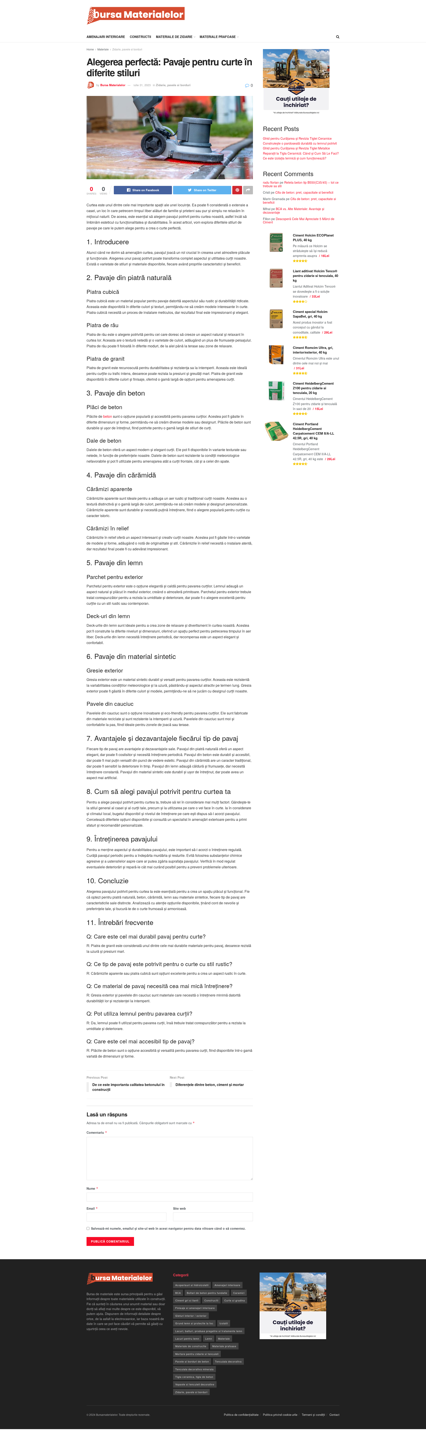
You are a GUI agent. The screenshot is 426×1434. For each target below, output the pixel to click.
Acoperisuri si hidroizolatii (192, 1285)
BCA (178, 1293)
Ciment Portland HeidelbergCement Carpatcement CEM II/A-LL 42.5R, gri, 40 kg (313, 431)
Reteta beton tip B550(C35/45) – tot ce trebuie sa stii (301, 184)
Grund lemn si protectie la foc (194, 1323)
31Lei (300, 368)
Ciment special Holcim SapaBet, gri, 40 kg (310, 314)
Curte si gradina (234, 1300)
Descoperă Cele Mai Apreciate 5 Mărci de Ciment (298, 220)
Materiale (103, 49)
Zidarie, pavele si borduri (127, 49)
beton (107, 416)
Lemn (208, 1338)
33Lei (316, 296)
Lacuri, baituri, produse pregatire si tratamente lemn (208, 1331)
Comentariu (97, 1132)
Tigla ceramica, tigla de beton (194, 1376)
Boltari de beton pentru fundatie (207, 1293)
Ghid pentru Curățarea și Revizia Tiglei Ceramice (297, 138)
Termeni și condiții (313, 1414)
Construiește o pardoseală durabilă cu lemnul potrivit (300, 143)
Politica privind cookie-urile (280, 1414)
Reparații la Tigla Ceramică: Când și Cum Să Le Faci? (301, 153)
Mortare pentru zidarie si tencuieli (197, 1354)
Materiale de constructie (190, 1346)
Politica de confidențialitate (241, 1414)
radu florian (271, 182)
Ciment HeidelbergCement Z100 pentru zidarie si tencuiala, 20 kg (313, 388)
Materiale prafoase (218, 36)
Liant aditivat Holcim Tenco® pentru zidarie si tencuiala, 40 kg (315, 276)
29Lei (328, 332)
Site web (179, 1208)
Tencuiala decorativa (228, 1361)
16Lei (325, 255)
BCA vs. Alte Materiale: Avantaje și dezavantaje (293, 210)
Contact (334, 1414)
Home (90, 49)
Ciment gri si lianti (186, 1300)
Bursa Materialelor (112, 85)
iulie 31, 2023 (142, 85)
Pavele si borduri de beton (192, 1361)
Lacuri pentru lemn (187, 1338)
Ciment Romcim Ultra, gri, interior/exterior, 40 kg (313, 350)
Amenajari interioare (106, 36)
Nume (92, 1188)
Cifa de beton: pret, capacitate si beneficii (304, 192)
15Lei (319, 408)
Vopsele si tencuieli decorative (194, 1384)
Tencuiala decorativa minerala (194, 1369)
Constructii (140, 36)
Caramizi (239, 1293)
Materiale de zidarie (174, 36)
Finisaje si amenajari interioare (195, 1308)
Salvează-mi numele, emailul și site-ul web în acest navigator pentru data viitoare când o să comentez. (168, 1228)
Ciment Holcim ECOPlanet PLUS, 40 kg (313, 237)
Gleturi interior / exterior (191, 1315)
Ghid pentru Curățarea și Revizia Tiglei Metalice (296, 148)
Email (92, 1208)
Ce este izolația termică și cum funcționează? (294, 158)
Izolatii (223, 1323)
